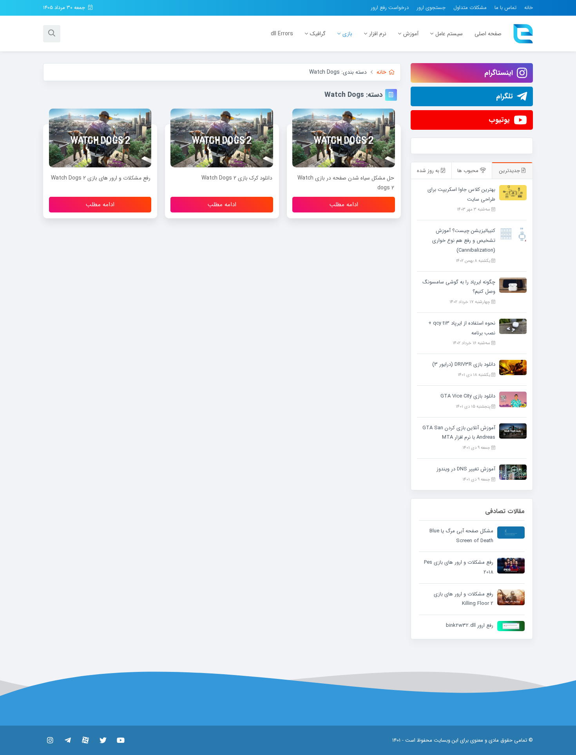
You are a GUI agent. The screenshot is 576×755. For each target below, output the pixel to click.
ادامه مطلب (344, 204)
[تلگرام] (67, 740)
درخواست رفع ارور (390, 8)
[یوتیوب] (120, 740)
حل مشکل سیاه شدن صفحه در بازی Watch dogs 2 (345, 183)
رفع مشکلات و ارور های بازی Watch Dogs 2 (100, 178)
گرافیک (318, 33)
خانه (528, 8)
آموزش (410, 33)
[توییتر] (103, 740)
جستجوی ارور (431, 8)
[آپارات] (85, 740)
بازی (347, 33)
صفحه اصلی (488, 33)
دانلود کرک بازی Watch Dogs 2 (236, 178)
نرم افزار (377, 33)
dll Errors (282, 33)
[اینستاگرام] (50, 740)
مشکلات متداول (470, 8)
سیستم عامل (449, 33)
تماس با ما (505, 8)
